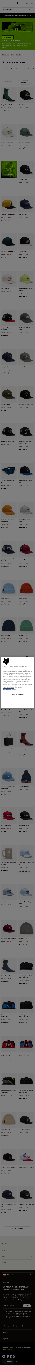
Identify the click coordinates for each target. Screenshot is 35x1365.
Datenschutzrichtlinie (8, 689)
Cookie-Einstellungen (17, 694)
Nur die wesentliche (17, 699)
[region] (17, 682)
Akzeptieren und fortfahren (17, 704)
